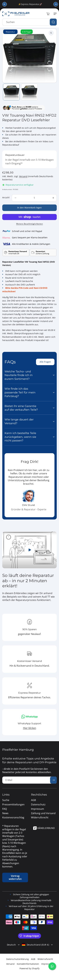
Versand (23, 176)
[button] (54, 13)
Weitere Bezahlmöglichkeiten (29, 223)
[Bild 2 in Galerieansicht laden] (29, 92)
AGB (33, 959)
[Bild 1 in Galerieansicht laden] (11, 92)
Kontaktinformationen (28, 963)
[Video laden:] (29, 550)
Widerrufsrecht (45, 959)
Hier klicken (29, 728)
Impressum (47, 963)
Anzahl (6, 197)
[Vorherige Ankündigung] (4, 4)
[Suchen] (53, 22)
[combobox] (29, 22)
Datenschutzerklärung (17, 959)
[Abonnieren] (53, 780)
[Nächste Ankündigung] (55, 4)
